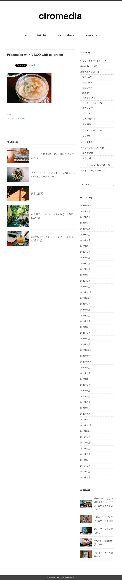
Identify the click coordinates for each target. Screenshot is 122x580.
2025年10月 (86, 205)
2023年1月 (85, 234)
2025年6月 (85, 211)
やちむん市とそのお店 (90, 60)
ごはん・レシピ (89, 103)
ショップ (84, 141)
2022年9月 (85, 240)
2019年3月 (85, 465)
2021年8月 (85, 309)
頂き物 (85, 77)
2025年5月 (85, 217)
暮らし (85, 158)
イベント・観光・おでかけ (92, 164)
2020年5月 (85, 390)
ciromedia (21, 118)
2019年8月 (85, 442)
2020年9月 (85, 367)
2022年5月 (85, 263)
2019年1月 (85, 477)
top (26, 35)
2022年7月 (85, 251)
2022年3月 (85, 274)
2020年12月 (86, 350)
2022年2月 (85, 280)
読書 (84, 92)
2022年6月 (85, 257)
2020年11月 (86, 355)
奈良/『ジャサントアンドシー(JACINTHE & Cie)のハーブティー (53, 174)
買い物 (85, 123)
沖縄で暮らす (43, 35)
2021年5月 (85, 321)
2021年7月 (85, 315)
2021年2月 (85, 338)
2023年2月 (85, 228)
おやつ (85, 82)
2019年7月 (85, 448)
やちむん (86, 87)
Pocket (31, 65)
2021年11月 (86, 292)
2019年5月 (85, 454)
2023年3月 (85, 222)
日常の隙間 (37, 193)
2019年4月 (85, 459)
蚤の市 (85, 152)
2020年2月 (85, 407)
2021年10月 (86, 298)
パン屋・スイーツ (88, 130)
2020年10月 (86, 361)
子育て (85, 108)
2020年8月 (85, 373)
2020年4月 (85, 396)
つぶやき (86, 97)
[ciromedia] (61, 9)
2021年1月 (85, 344)
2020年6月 (85, 384)
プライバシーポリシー (90, 170)
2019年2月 (85, 471)
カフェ (83, 136)
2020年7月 (85, 378)
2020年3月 (85, 402)
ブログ (85, 113)
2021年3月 (85, 332)
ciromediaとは (90, 35)
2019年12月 (86, 419)
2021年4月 (85, 326)
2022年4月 (85, 269)
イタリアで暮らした (66, 35)
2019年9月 (85, 436)
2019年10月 (86, 431)
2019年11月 (86, 425)
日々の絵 (86, 118)
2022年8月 (85, 245)
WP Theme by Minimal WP (66, 578)
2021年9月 (85, 303)
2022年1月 (85, 286)
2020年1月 (85, 413)
